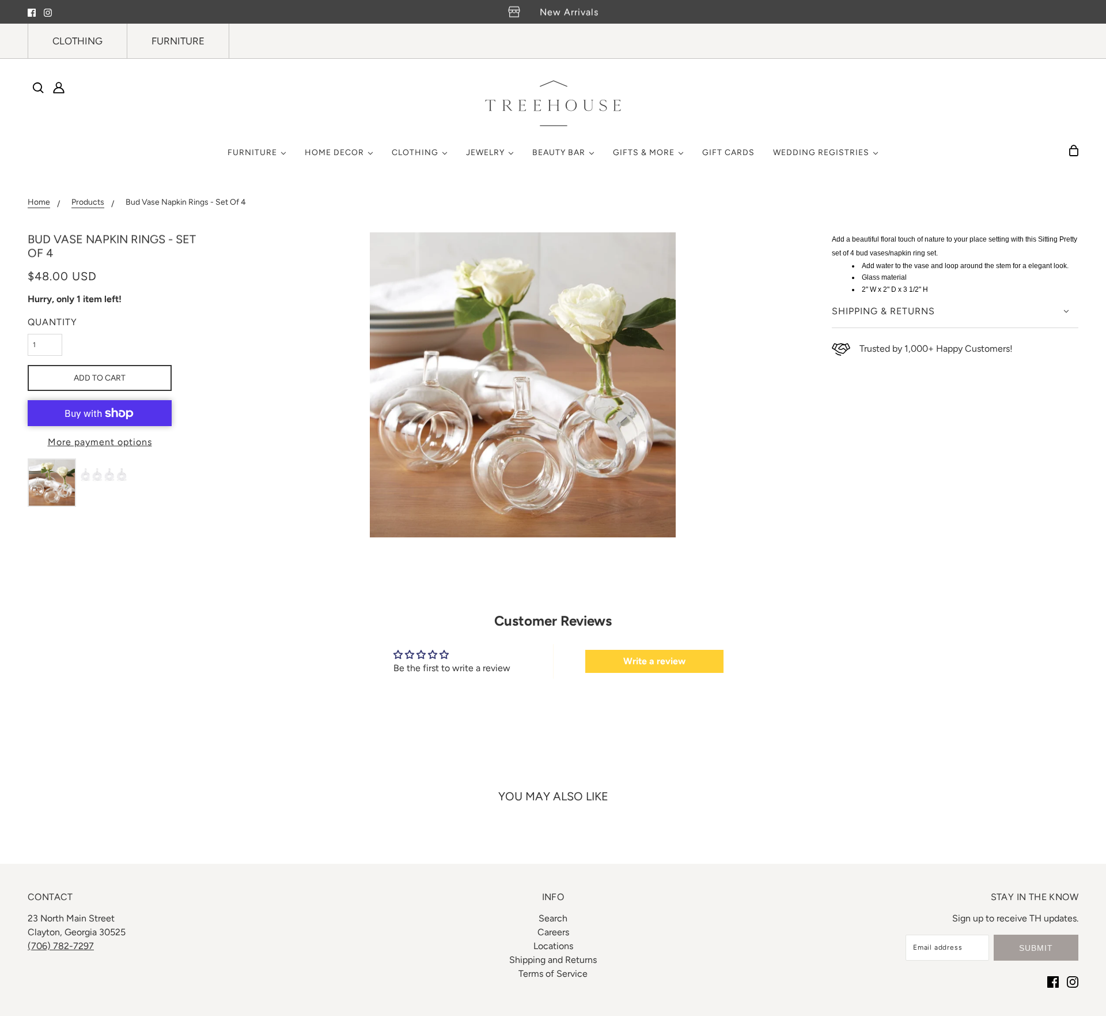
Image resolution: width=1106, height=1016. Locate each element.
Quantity (52, 322)
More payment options (100, 441)
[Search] (38, 87)
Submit (1036, 948)
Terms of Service (553, 973)
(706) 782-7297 (61, 945)
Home (39, 202)
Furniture (177, 41)
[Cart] (1073, 150)
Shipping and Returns (553, 959)
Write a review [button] (654, 661)
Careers (553, 932)
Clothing (77, 41)
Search (553, 918)
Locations (553, 945)
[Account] (58, 87)
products (87, 202)
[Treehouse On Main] (553, 103)
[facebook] (31, 12)
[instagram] (47, 12)
